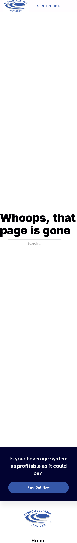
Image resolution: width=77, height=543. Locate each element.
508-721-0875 (49, 6)
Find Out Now (38, 487)
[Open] (70, 6)
